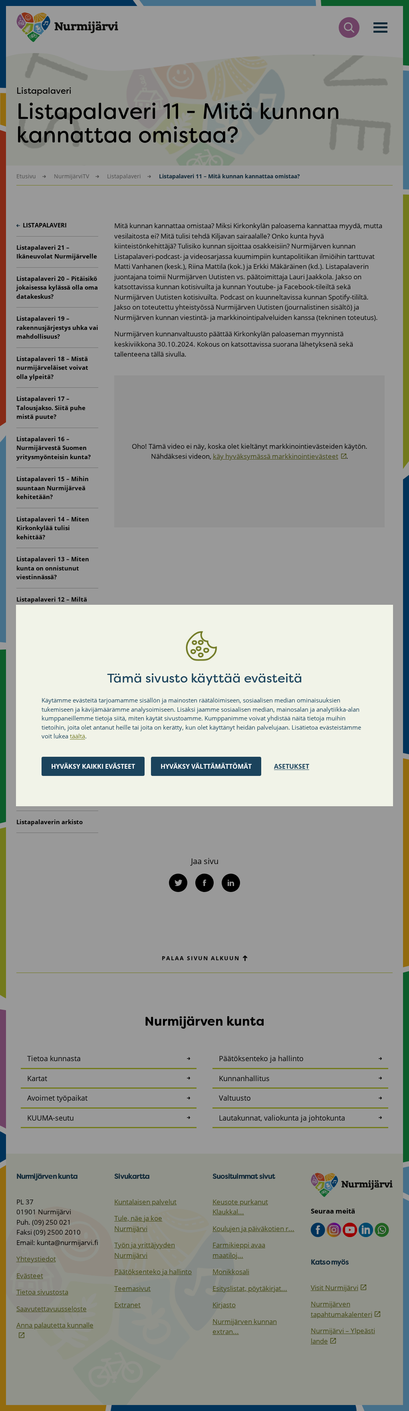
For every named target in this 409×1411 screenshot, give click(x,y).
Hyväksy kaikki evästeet (93, 766)
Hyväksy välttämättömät (206, 766)
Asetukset (291, 766)
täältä (77, 736)
